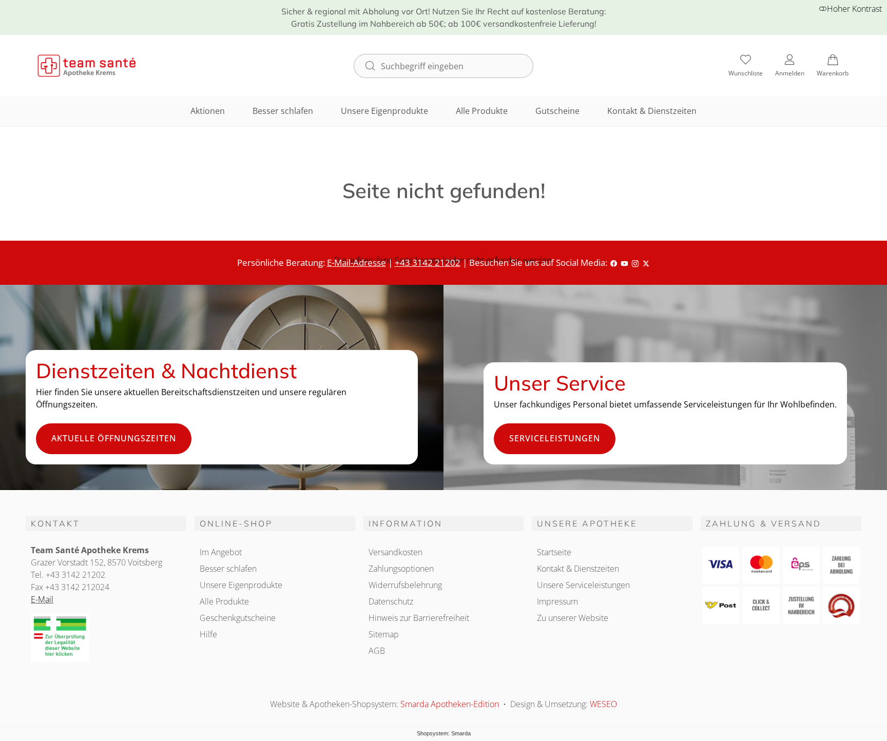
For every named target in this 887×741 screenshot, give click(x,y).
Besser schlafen (283, 110)
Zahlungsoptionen (401, 568)
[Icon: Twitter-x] (646, 262)
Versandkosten (395, 552)
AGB (377, 650)
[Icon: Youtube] (624, 262)
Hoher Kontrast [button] (854, 8)
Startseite (554, 552)
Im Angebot (221, 552)
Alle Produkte (482, 110)
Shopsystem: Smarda (444, 733)
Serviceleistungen (554, 438)
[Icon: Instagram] (635, 262)
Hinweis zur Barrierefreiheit (419, 617)
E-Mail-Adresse (356, 262)
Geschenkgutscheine (238, 617)
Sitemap (384, 634)
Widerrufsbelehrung (405, 585)
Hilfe (208, 634)
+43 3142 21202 (427, 262)
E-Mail (42, 599)
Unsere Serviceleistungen (583, 585)
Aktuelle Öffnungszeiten (113, 438)
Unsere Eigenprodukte (384, 110)
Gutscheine (557, 110)
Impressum (557, 601)
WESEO (603, 704)
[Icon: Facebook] (613, 262)
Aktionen (207, 110)
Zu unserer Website (572, 617)
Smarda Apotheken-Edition (450, 704)
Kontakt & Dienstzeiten (652, 110)
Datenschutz (391, 601)
